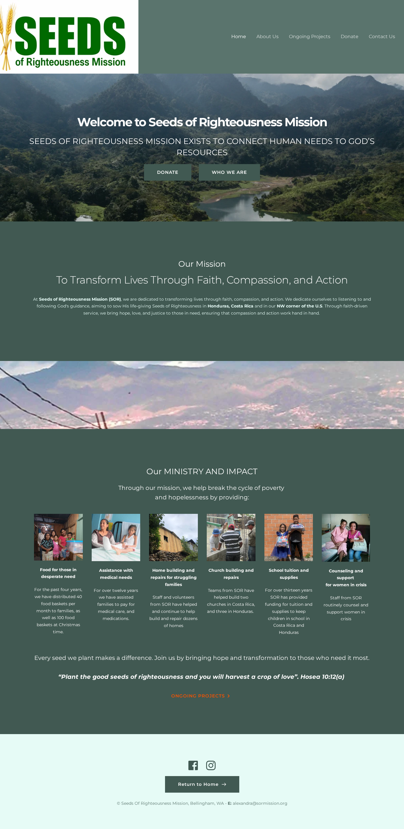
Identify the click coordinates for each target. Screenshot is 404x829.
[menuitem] (239, 36)
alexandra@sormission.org (260, 803)
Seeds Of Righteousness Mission (154, 803)
